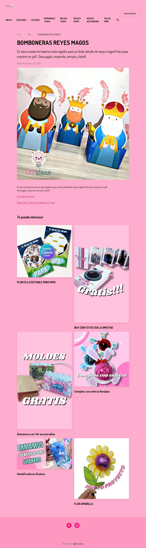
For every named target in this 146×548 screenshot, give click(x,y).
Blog (29, 34)
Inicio (19, 34)
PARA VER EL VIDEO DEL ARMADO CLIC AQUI (36, 203)
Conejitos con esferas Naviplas (92, 391)
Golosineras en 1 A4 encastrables (36, 434)
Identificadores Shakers (31, 474)
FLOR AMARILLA (83, 504)
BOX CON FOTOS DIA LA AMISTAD (93, 327)
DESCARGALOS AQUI (26, 196)
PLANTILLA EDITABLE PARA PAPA (36, 282)
